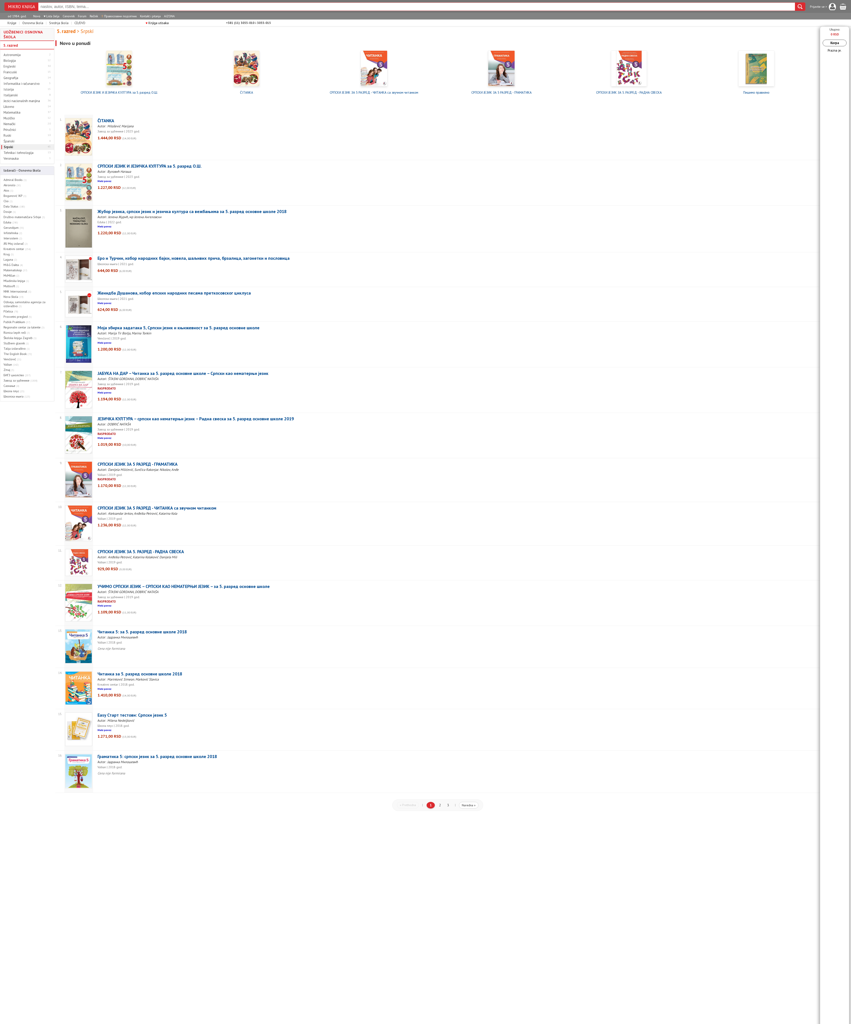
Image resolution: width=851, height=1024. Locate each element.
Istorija (9, 89)
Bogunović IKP (15, 196)
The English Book (18, 354)
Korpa (834, 43)
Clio (8, 201)
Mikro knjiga (21, 6)
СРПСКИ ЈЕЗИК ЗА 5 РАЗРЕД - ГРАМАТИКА (501, 93)
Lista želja (51, 16)
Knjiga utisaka (157, 23)
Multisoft (11, 286)
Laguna (10, 260)
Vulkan (11, 365)
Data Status (14, 206)
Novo (36, 16)
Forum (82, 16)
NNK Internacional (17, 291)
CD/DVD (79, 23)
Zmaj (9, 370)
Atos (8, 190)
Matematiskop (15, 270)
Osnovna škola (32, 23)
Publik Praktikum (17, 322)
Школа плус (14, 391)
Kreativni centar (17, 249)
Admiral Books (15, 180)
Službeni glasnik (16, 343)
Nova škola (13, 297)
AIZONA (169, 16)
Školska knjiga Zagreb (20, 338)
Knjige (12, 23)
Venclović (12, 359)
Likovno (9, 107)
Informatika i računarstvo (22, 84)
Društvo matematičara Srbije (24, 217)
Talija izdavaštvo (17, 349)
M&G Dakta (13, 265)
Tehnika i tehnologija (18, 153)
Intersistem (13, 238)
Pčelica (11, 311)
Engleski (10, 66)
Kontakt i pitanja (150, 16)
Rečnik (94, 16)
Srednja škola (58, 23)
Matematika (12, 112)
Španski (9, 141)
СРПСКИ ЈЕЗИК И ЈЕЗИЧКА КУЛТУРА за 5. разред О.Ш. (119, 93)
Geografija (11, 78)
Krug (9, 254)
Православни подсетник (119, 16)
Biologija (10, 61)
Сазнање (11, 386)
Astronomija (12, 55)
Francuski (10, 72)
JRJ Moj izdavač (16, 244)
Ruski (7, 136)
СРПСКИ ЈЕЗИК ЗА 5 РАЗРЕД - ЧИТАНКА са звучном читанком (374, 93)
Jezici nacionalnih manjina (22, 101)
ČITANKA (246, 93)
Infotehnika (13, 233)
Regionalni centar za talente (24, 327)
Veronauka (11, 159)
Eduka (11, 222)
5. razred (10, 45)
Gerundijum (14, 228)
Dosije (10, 212)
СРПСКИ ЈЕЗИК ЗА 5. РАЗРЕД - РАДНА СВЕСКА (629, 93)
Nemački (9, 124)
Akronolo (12, 185)
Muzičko (9, 118)
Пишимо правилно (756, 93)
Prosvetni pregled (18, 317)
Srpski (8, 147)
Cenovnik (69, 16)
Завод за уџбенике (20, 380)
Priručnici (10, 130)
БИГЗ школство (17, 375)
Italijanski (11, 95)
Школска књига (17, 396)
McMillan (11, 275)
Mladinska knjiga (16, 281)
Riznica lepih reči (17, 333)
